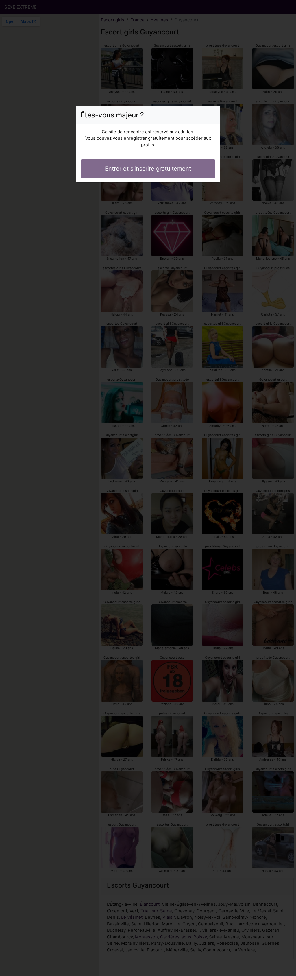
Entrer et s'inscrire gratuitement (148, 168)
